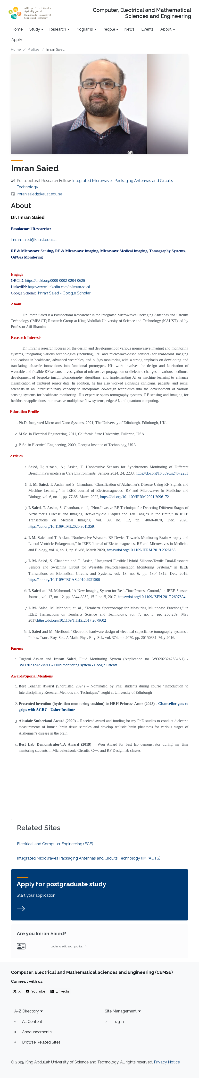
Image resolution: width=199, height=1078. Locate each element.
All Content (32, 1021)
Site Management (121, 1011)
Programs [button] (84, 29)
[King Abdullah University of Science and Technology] (30, 13)
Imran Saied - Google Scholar (64, 293)
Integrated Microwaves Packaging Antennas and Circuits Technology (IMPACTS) (88, 858)
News (129, 29)
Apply (16, 39)
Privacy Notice (167, 1062)
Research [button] (57, 29)
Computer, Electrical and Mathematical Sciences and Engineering (142, 13)
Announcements (37, 1032)
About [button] (166, 29)
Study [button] (34, 29)
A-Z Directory (26, 1011)
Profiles (33, 49)
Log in (118, 1021)
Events (147, 29)
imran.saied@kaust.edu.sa (39, 194)
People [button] (108, 29)
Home (17, 29)
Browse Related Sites (41, 1042)
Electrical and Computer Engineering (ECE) (55, 844)
